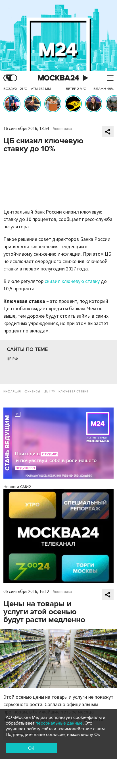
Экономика (62, 129)
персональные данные (59, 723)
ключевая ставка (73, 391)
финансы (32, 391)
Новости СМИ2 (17, 486)
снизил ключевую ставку (72, 281)
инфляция (12, 391)
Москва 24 (58, 78)
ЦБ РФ (12, 359)
